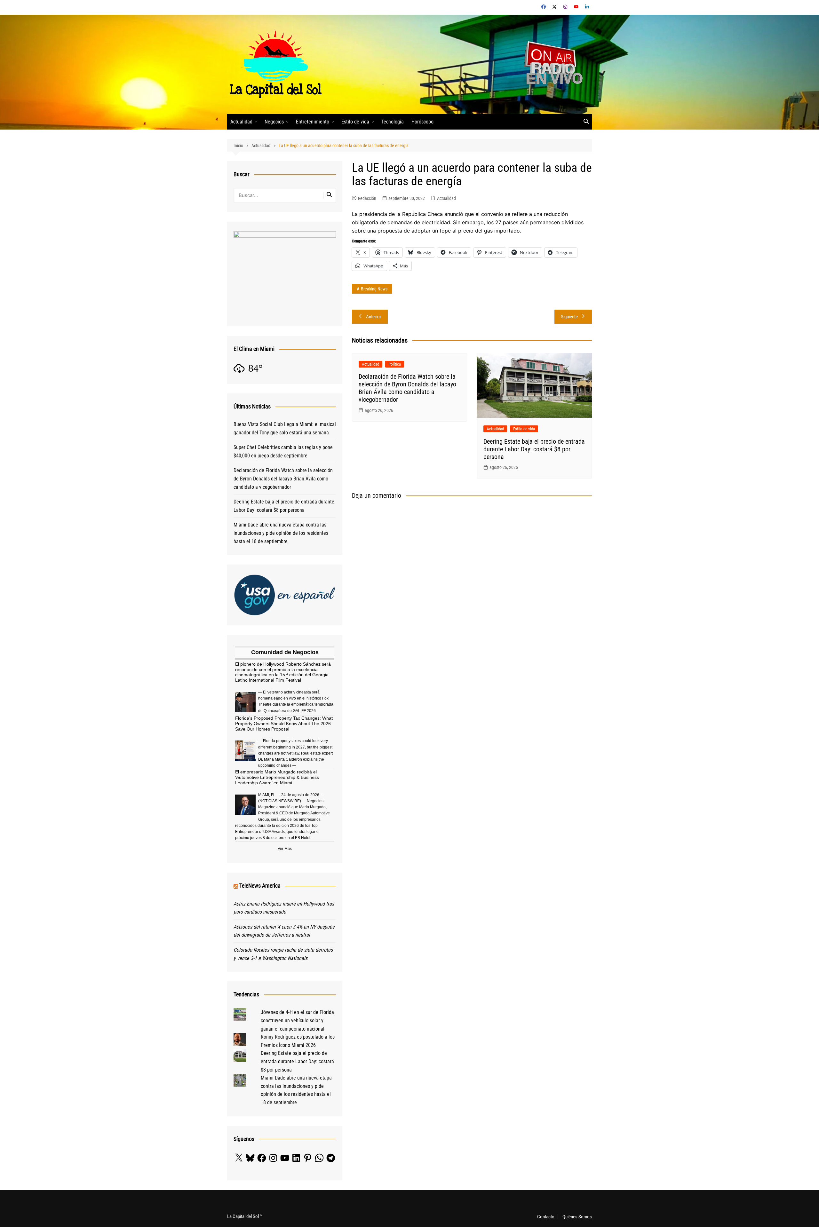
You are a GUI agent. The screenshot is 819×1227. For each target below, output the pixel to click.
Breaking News (374, 288)
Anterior (373, 317)
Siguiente (569, 317)
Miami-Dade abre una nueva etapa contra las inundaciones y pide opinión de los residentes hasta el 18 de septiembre (281, 533)
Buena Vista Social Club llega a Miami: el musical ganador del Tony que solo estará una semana (285, 428)
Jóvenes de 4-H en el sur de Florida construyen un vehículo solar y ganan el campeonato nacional (297, 1020)
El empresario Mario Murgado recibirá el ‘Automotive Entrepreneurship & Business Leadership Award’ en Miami (277, 777)
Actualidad (241, 122)
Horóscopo (422, 122)
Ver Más (285, 848)
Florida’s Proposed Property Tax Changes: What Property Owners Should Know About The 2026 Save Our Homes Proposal (284, 724)
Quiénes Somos (577, 1216)
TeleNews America (260, 885)
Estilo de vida (355, 122)
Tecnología (392, 122)
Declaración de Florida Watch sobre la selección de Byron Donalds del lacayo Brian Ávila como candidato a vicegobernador (407, 388)
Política (394, 364)
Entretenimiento (312, 122)
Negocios (274, 122)
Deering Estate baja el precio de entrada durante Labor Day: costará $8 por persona (534, 449)
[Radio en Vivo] (551, 64)
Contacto (545, 1216)
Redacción (367, 198)
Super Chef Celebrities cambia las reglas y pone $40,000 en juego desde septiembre (283, 451)
